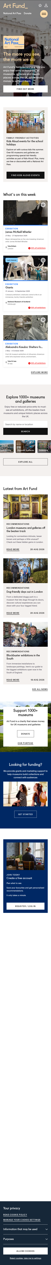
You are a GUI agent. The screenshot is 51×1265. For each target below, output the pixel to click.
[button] (25, 88)
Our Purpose (25, 743)
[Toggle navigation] (44, 14)
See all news (40, 689)
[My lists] (40, 5)
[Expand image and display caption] (46, 47)
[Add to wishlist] (43, 204)
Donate (27, 13)
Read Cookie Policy (15, 1214)
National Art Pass (12, 13)
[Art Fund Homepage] (15, 5)
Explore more (39, 372)
